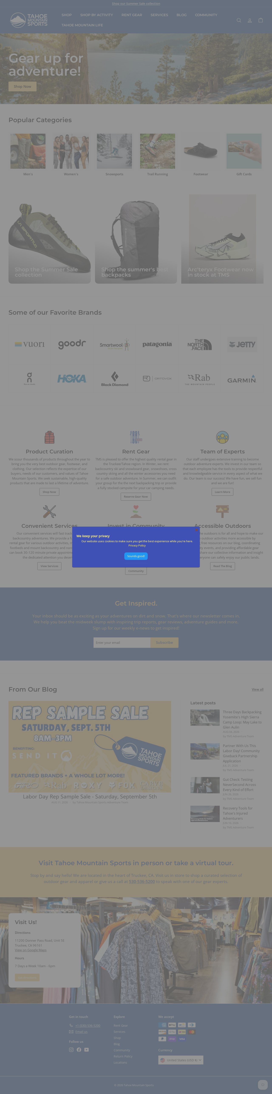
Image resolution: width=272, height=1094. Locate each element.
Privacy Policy (137, 545)
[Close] (196, 530)
